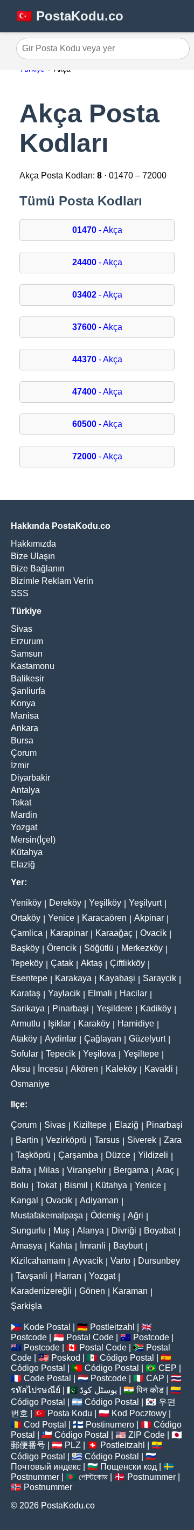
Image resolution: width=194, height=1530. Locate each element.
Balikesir (27, 678)
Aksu (20, 1068)
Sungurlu (28, 1230)
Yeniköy (26, 902)
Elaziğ (23, 864)
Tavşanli (31, 1275)
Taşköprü (33, 1155)
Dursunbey (159, 1260)
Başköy (25, 948)
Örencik (62, 948)
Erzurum (27, 641)
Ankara (24, 728)
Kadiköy (155, 1008)
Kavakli (158, 1068)
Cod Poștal (45, 1424)
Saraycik (159, 978)
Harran (68, 1275)
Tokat (21, 802)
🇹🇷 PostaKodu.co (69, 16)
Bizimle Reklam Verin (52, 580)
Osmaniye (30, 1083)
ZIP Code (146, 1434)
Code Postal (47, 1378)
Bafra (21, 1170)
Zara (173, 1140)
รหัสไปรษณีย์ (35, 1390)
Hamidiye (135, 1023)
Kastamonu (32, 666)
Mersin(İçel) (33, 839)
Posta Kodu (69, 1413)
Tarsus (107, 1140)
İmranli (93, 1245)
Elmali (100, 993)
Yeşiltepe (141, 1053)
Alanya (90, 1230)
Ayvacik (88, 1260)
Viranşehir (86, 1170)
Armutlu (25, 1023)
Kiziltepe (90, 1124)
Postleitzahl (112, 1327)
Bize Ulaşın (33, 556)
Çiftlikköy (127, 963)
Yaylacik (64, 993)
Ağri (135, 1215)
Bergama (131, 1170)
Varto (120, 1260)
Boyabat (160, 1230)
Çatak (62, 963)
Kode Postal (47, 1327)
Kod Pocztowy (139, 1413)
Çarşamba (78, 1155)
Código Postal (127, 1357)
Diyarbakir (30, 777)
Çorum (24, 752)
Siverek (141, 1140)
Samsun (27, 653)
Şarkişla (26, 1306)
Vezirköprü (66, 1140)
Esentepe (29, 978)
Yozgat (24, 827)
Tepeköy (27, 963)
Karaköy (94, 1023)
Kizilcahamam (38, 1260)
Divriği (124, 1230)
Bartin (27, 1140)
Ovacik (153, 933)
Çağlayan (102, 1038)
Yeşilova (99, 1053)
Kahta (61, 1245)
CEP (167, 1368)
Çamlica (27, 933)
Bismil (76, 1185)
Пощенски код (128, 1466)
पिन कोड (150, 1390)
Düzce (118, 1155)
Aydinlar (61, 1038)
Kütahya (27, 852)
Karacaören (104, 917)
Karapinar (69, 933)
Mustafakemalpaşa (47, 1215)
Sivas (21, 628)
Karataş (25, 993)
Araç (165, 1170)
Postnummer (35, 1476)
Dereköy (65, 902)
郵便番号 (28, 1445)
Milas (49, 1170)
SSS (20, 593)
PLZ (73, 1445)
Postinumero (110, 1424)
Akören (84, 1068)
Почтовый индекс (46, 1466)
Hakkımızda (33, 543)
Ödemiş (105, 1215)
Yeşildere (114, 1008)
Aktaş (91, 963)
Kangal (24, 1200)
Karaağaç (114, 933)
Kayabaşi (117, 978)
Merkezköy (142, 948)
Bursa (22, 740)
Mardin (24, 814)
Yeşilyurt (145, 902)
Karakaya (73, 978)
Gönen (92, 1290)
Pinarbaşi (70, 1008)
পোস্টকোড (93, 1476)
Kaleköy (121, 1068)
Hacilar (133, 993)
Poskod (65, 1357)
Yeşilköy (105, 902)
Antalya (25, 790)
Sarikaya (28, 1008)
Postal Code (90, 1337)
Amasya (26, 1245)
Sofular (24, 1053)
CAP (155, 1378)
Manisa (25, 715)
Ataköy (24, 1038)
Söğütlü (99, 948)
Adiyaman (99, 1200)
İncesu (50, 1068)
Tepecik (60, 1053)
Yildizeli (153, 1155)
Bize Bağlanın (38, 568)
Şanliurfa (28, 690)
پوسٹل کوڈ (98, 1390)
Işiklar (59, 1023)
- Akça (97, 230)
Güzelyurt (147, 1038)
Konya (23, 703)
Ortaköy (25, 917)
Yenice (61, 917)
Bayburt (128, 1245)
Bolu (20, 1185)
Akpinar (149, 917)
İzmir (20, 765)
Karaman (130, 1290)
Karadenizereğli (41, 1290)
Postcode (29, 1337)
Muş (61, 1230)
